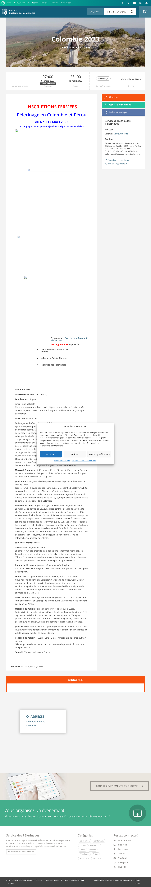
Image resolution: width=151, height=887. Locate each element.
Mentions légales (52, 880)
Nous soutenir (125, 840)
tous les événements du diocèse (117, 786)
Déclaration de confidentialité (84, 460)
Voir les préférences (99, 454)
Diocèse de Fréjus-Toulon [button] (17, 3)
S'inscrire (113, 97)
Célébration (85, 841)
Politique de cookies (62, 460)
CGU (12, 883)
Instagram (123, 862)
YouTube (122, 858)
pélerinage (34, 666)
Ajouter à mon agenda (120, 104)
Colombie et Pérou (131, 79)
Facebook (123, 849)
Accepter (50, 454)
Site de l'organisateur (117, 163)
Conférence (99, 841)
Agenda (35, 3)
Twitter (121, 853)
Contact (39, 880)
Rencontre (84, 858)
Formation (94, 845)
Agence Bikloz (118, 880)
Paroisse (44, 3)
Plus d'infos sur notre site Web (21, 851)
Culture (83, 845)
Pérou (41, 666)
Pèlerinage (103, 78)
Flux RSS (122, 866)
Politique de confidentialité (74, 880)
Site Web (122, 844)
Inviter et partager (118, 112)
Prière (95, 854)
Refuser (75, 454)
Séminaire (55, 3)
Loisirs (82, 849)
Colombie (25, 666)
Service (96, 858)
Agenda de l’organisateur (119, 160)
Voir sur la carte (121, 133)
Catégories (94, 11)
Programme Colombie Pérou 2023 (69, 339)
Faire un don (66, 3)
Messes (92, 849)
